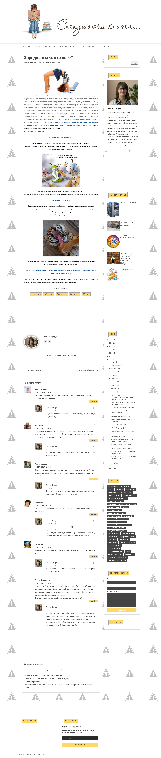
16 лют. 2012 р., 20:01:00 (43, 467)
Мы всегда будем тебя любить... (122, 445)
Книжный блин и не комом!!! (120, 416)
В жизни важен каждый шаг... (121, 448)
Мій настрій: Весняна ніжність (118, 519)
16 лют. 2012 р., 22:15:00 (54, 411)
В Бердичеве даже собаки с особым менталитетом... (124, 403)
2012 (110, 360)
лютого (114, 395)
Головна (26, 46)
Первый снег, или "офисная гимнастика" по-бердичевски (128, 224)
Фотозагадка (122, 557)
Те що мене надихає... (115, 551)
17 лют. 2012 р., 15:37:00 (43, 547)
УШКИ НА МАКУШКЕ (115, 554)
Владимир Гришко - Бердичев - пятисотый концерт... (122, 398)
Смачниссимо (123, 539)
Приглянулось (112, 537)
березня (114, 392)
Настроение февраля (118, 424)
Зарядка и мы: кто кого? (119, 436)
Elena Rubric (39, 544)
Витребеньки (112, 492)
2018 (110, 340)
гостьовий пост (113, 560)
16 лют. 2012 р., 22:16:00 (54, 449)
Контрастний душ (68, 46)
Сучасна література (114, 545)
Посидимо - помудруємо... (117, 531)
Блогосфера (125, 486)
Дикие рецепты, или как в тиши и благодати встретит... (122, 440)
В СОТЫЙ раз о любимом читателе (127, 237)
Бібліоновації (130, 489)
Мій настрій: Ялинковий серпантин (119, 525)
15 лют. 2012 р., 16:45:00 (43, 392)
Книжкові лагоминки (45, 46)
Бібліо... (110, 489)
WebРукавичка (41, 464)
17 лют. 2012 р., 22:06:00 (54, 565)
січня (113, 463)
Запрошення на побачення (117, 498)
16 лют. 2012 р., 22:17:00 (54, 488)
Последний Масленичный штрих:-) (123, 407)
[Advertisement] (61, 320)
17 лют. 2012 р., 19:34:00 (43, 583)
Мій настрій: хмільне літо (116, 528)
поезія (123, 560)
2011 (110, 468)
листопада (115, 365)
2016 (110, 346)
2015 (110, 350)
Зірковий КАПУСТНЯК (115, 504)
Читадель (107, 46)
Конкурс (125, 507)
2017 (110, 343)
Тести (128, 551)
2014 (110, 353)
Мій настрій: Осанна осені (117, 522)
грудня (113, 362)
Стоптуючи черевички (127, 542)
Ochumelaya (39, 503)
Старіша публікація (86, 370)
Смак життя (112, 539)
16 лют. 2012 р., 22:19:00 (54, 524)
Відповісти (93, 401)
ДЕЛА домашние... (129, 495)
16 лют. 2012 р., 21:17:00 (43, 506)
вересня (114, 372)
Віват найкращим (125, 492)
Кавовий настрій (90, 46)
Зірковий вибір (131, 504)
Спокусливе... (112, 542)
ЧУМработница (41, 389)
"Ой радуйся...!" (113, 486)
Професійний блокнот (127, 537)
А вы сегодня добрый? (119, 428)
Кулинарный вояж (114, 510)
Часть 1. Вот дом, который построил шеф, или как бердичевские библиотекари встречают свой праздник (127, 258)
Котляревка (40, 425)
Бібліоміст (119, 489)
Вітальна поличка (114, 495)
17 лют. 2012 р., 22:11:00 (54, 610)
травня (113, 385)
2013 (110, 356)
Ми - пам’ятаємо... (114, 516)
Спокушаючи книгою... (39, 754)
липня (113, 378)
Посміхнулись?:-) (113, 534)
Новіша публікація (35, 370)
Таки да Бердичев (114, 548)
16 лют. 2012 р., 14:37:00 (43, 428)
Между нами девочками (116, 513)
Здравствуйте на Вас (115, 501)
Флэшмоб (111, 557)
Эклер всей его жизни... (128, 202)
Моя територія (127, 516)
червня (113, 382)
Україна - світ (129, 554)
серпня (113, 375)
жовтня (114, 368)
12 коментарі (56, 63)
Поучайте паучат (128, 534)
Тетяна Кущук (36, 63)
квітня (113, 388)
